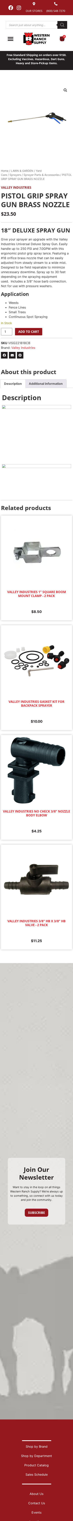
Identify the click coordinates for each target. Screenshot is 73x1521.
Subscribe (36, 1213)
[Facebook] (11, 8)
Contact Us (36, 1503)
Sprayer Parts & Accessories (42, 174)
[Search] (62, 25)
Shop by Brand (36, 1446)
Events (36, 1512)
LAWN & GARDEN (22, 170)
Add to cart (28, 332)
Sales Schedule (37, 1474)
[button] (65, 90)
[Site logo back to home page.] (36, 39)
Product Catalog (36, 1465)
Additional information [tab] (46, 384)
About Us (36, 1494)
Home (4, 170)
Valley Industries (16, 187)
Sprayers (15, 174)
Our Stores (34, 11)
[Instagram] (19, 8)
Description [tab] (13, 384)
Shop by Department (36, 1456)
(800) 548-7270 (55, 11)
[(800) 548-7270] (55, 3)
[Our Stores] (34, 3)
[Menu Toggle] (10, 39)
